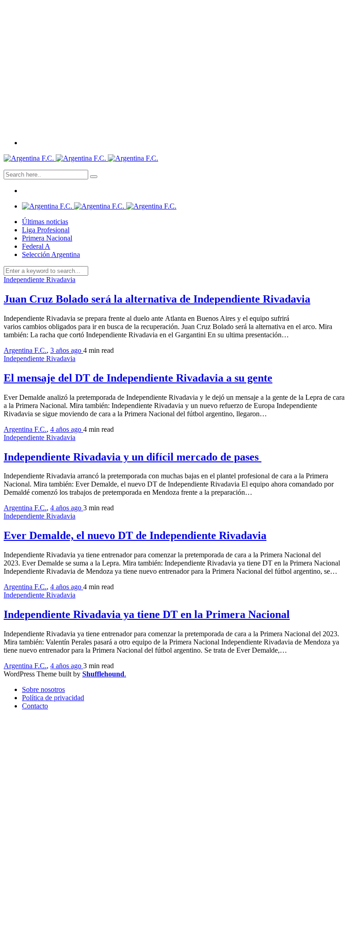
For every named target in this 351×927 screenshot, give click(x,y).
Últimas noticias (45, 221)
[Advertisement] (175, 67)
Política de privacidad (53, 698)
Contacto (35, 706)
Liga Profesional (45, 230)
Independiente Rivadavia (39, 279)
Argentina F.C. (25, 350)
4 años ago (66, 429)
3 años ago (66, 350)
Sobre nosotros (43, 689)
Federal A (36, 246)
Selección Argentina (51, 254)
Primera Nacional (47, 238)
